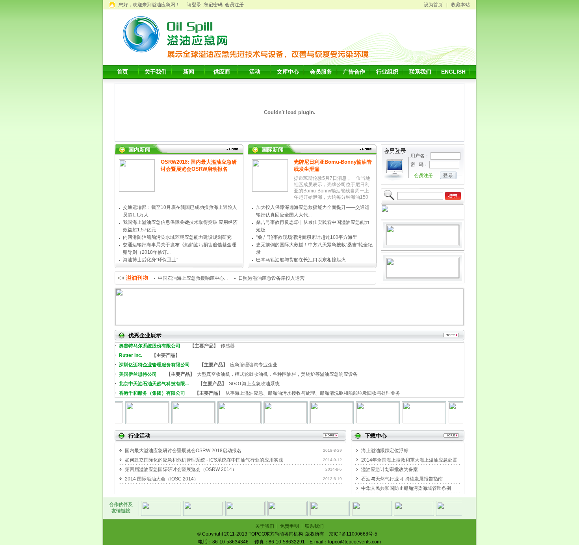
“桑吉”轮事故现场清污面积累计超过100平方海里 (306, 237)
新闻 (188, 71)
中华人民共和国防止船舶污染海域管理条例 (406, 488)
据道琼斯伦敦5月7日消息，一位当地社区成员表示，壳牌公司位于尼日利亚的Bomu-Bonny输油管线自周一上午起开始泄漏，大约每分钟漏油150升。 (332, 191)
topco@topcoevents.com (354, 542)
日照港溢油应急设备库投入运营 (271, 278)
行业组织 (387, 71)
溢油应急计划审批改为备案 (389, 469)
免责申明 (289, 526)
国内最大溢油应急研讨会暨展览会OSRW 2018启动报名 (183, 450)
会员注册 (234, 4)
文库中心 (288, 71)
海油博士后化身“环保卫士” (150, 259)
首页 (122, 71)
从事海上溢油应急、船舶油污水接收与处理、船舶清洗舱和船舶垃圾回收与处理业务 (259, 392)
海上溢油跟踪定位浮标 (384, 450)
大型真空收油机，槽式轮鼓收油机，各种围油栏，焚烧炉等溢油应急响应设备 (238, 374)
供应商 (221, 71)
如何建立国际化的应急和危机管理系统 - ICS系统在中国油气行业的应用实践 (204, 460)
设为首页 (433, 4)
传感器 (177, 345)
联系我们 (420, 71)
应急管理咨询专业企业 (198, 364)
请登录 (194, 4)
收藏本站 (460, 4)
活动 (254, 71)
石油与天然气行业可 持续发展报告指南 (402, 479)
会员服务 (321, 71)
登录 (448, 175)
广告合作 (354, 71)
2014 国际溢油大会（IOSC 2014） (162, 479)
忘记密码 (213, 4)
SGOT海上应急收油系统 (199, 383)
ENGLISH (453, 71)
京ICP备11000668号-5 (353, 534)
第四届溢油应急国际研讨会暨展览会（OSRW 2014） (181, 469)
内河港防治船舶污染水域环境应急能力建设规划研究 (177, 237)
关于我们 (156, 71)
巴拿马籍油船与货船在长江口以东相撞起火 (301, 259)
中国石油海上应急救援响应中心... (193, 278)
